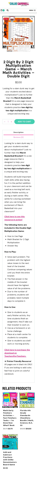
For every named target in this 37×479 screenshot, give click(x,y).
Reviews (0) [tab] (18, 137)
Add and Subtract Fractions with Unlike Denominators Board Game (10, 458)
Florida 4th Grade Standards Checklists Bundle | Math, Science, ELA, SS (27, 418)
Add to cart (24, 121)
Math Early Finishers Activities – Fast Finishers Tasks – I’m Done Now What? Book (9, 418)
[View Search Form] (8, 10)
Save (6, 19)
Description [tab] (18, 132)
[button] (32, 18)
